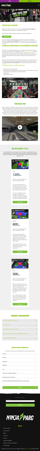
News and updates (8, 440)
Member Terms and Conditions (10, 443)
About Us (6, 435)
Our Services (6, 430)
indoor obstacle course (28, 51)
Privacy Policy (6, 445)
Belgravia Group (27, 448)
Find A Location (7, 428)
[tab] (20, 321)
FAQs (5, 433)
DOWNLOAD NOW (6, 36)
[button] (39, 5)
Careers (5, 438)
